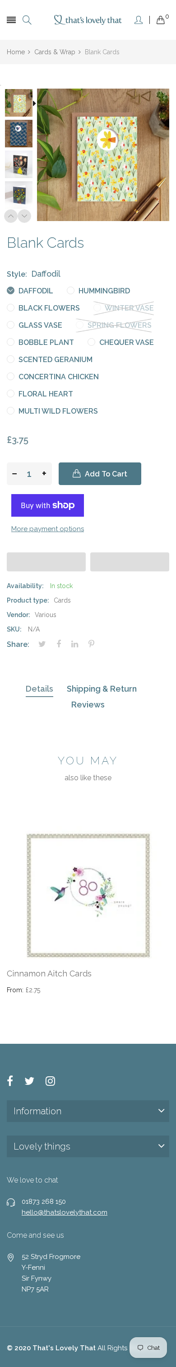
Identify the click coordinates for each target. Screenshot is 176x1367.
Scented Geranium (55, 359)
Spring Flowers (119, 325)
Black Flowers (48, 308)
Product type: (28, 600)
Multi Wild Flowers (57, 411)
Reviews (88, 704)
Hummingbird (103, 291)
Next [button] (24, 216)
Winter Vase (128, 308)
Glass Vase (39, 325)
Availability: (25, 585)
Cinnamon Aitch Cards (49, 973)
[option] (22, 104)
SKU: (14, 629)
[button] (46, 561)
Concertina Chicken (58, 376)
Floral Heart (45, 394)
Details (39, 688)
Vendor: (18, 614)
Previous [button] (11, 216)
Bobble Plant (45, 342)
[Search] (27, 20)
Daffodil (35, 291)
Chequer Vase (125, 342)
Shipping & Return (102, 688)
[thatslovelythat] (88, 20)
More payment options (47, 529)
